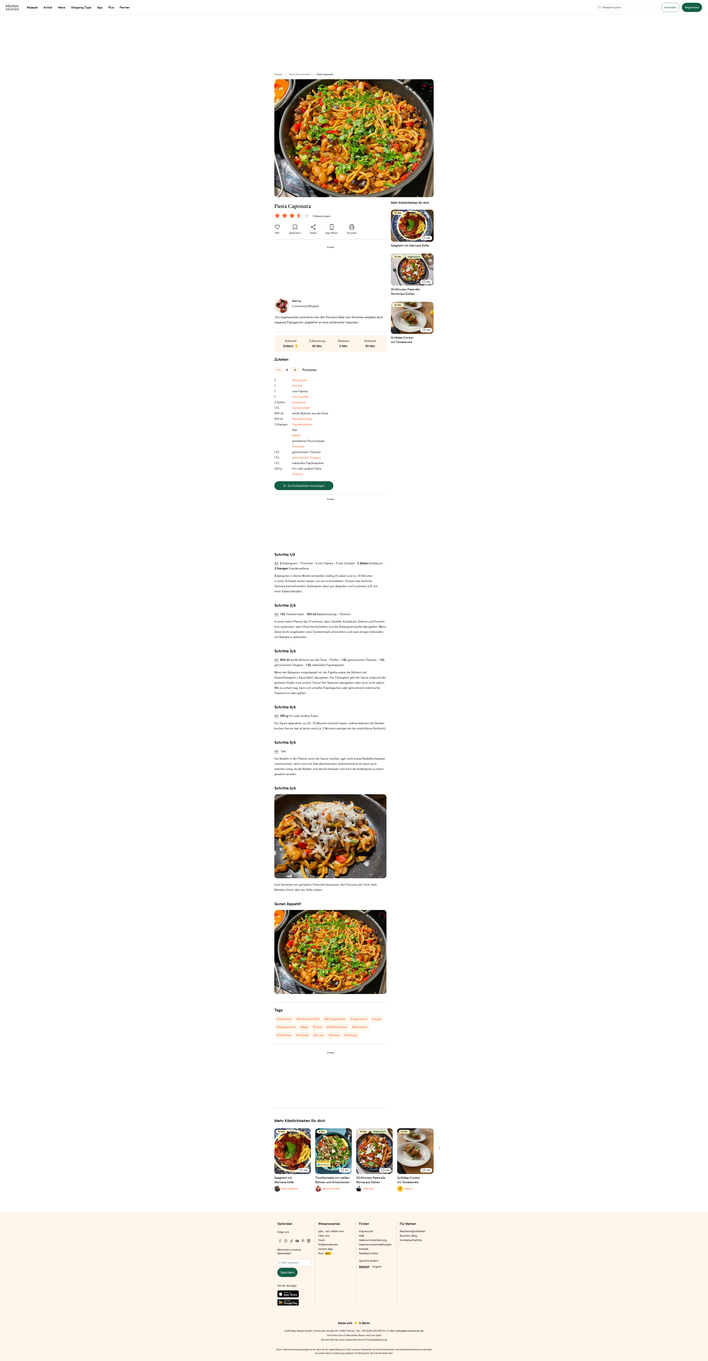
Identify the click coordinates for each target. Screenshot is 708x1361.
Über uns (324, 1235)
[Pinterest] (303, 1240)
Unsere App (325, 1249)
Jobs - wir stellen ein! (331, 1231)
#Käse (304, 1027)
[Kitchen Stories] (12, 7)
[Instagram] (285, 1240)
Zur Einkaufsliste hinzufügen (306, 486)
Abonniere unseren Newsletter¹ (289, 1251)
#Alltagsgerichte (335, 1019)
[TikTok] (291, 1240)
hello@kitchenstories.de (410, 1330)
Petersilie (298, 446)
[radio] (277, 216)
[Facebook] (280, 1240)
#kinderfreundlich (308, 1019)
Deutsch (364, 1266)
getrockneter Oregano (306, 457)
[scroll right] (439, 1148)
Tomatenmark (301, 408)
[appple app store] (294, 1294)
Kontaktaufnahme (411, 1240)
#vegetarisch (358, 1019)
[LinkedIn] (308, 1240)
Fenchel (297, 386)
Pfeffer (296, 435)
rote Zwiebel (300, 397)
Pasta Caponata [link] (325, 74)
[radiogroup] (292, 216)
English (377, 1266)
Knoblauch (299, 402)
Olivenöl (297, 474)
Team (321, 1240)
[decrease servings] (278, 370)
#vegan (377, 1019)
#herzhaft (302, 1035)
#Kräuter (334, 1035)
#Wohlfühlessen (336, 1027)
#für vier (318, 1035)
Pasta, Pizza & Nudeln (299, 74)
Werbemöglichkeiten (412, 1231)
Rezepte (278, 74)
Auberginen (299, 380)
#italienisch (284, 1019)
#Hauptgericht (286, 1027)
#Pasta (317, 1027)
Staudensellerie (302, 424)
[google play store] (294, 1303)
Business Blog (408, 1235)
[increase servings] (295, 370)
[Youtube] (297, 1240)
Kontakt (363, 1249)
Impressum (366, 1231)
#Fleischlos (284, 1035)
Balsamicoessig (302, 419)
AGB (361, 1235)
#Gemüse (350, 1035)
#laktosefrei (359, 1027)
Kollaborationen (328, 1244)
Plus (324, 1253)
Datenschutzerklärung (373, 1240)
